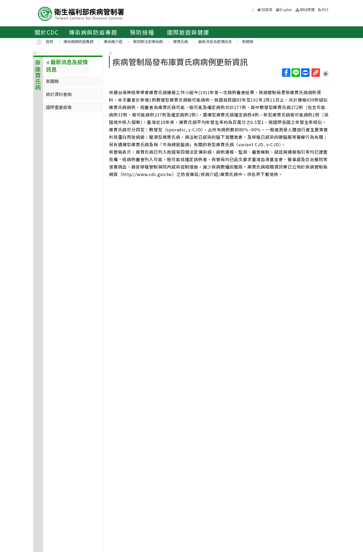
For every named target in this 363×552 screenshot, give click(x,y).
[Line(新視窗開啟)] (296, 72)
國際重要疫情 (58, 107)
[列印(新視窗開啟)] (305, 72)
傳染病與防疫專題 (93, 32)
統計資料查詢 (58, 94)
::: (34, 52)
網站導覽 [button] (307, 9)
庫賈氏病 (180, 41)
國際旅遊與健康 (188, 32)
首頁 (49, 41)
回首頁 (266, 9)
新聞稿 (247, 41)
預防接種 (142, 32)
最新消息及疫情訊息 (215, 41)
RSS (325, 9)
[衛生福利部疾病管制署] (81, 13)
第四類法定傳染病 (148, 41)
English (286, 9)
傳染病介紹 (113, 41)
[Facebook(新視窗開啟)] (286, 72)
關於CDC (47, 32)
